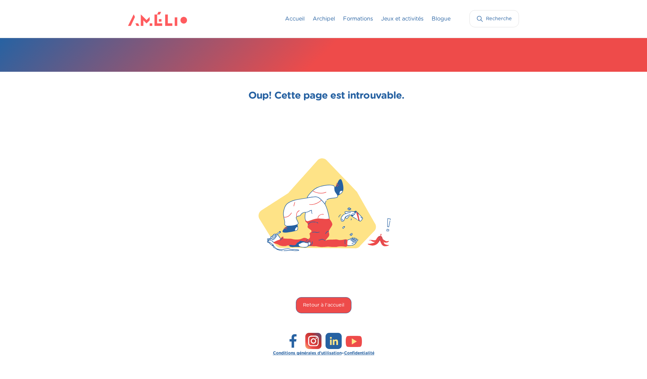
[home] (141, 19)
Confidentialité (359, 353)
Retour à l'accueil (323, 305)
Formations (358, 19)
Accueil (295, 19)
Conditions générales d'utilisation (307, 353)
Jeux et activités (402, 19)
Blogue (441, 19)
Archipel (324, 19)
